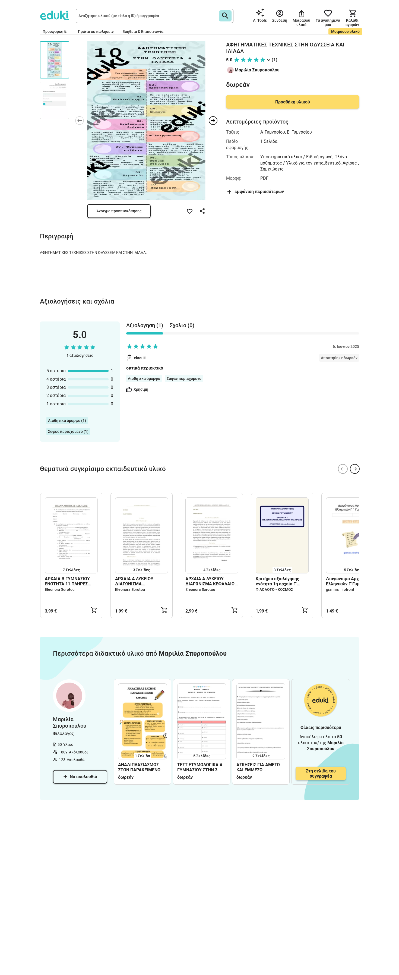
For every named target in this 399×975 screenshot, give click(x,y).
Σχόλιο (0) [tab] (182, 325)
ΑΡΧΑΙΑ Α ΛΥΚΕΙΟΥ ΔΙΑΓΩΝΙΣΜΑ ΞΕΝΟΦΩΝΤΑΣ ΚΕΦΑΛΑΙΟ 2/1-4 (140, 581)
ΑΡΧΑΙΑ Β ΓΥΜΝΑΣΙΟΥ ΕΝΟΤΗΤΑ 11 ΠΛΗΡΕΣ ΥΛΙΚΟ (67, 581)
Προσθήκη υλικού (292, 102)
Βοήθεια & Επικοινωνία (142, 31)
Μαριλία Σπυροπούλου (257, 69)
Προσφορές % (54, 31)
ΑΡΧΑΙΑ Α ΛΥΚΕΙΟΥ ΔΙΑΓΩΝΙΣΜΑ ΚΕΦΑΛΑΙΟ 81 (210, 581)
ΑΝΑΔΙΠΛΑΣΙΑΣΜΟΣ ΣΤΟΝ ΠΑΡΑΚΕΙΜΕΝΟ (139, 767)
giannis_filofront (340, 589)
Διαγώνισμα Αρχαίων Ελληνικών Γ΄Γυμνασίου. (350, 581)
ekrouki (140, 358)
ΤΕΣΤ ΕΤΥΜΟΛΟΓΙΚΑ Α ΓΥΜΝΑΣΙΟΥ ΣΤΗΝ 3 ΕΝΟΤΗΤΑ (200, 767)
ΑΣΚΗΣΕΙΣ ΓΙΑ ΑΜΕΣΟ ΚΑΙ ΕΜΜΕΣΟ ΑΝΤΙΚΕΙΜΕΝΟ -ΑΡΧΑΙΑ (260, 767)
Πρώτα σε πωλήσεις (96, 31)
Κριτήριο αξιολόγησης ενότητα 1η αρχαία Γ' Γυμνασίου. (277, 581)
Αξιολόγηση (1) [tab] (144, 325)
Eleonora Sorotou (60, 589)
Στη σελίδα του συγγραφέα (321, 773)
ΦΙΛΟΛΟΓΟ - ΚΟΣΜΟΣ (274, 589)
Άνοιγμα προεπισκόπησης (118, 211)
